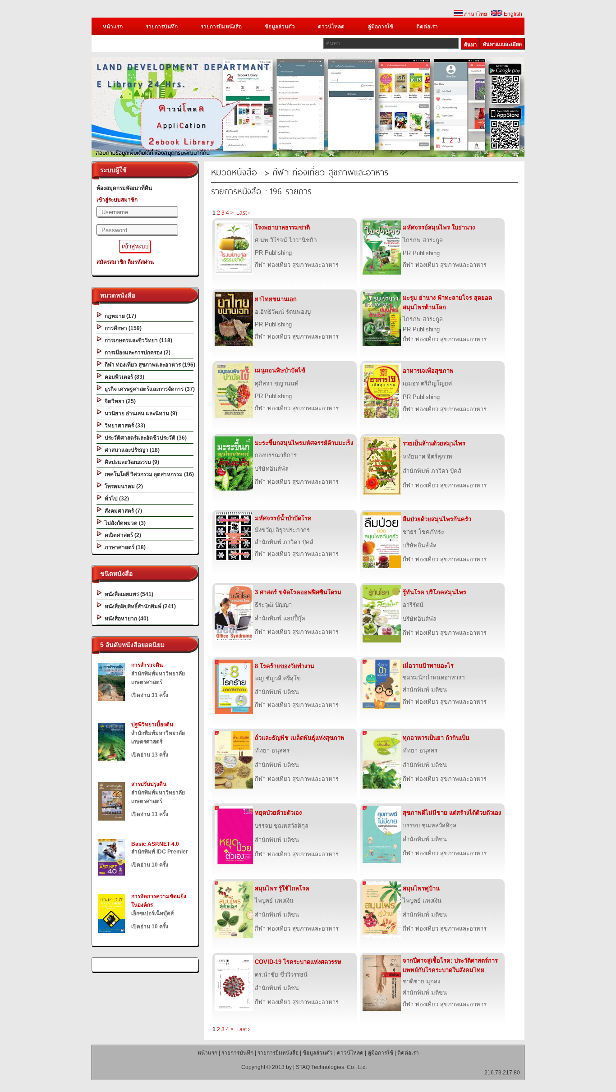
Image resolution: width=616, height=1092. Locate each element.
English (512, 14)
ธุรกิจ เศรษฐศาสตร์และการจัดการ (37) (148, 389)
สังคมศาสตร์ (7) (122, 511)
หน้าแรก (113, 26)
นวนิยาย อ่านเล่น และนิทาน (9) (139, 413)
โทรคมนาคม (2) (122, 486)
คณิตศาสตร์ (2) (121, 535)
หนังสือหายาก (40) (125, 618)
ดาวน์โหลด (331, 26)
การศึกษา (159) (122, 328)
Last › (243, 213)
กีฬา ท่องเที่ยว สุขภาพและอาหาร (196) (148, 365)
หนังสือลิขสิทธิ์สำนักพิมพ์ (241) (139, 606)
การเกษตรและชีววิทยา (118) (137, 340)
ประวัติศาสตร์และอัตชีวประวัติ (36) (144, 438)
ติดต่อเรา (427, 26)
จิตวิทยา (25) (119, 401)
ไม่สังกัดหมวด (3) (124, 523)
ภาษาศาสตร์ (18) (124, 547)
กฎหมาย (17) (119, 316)
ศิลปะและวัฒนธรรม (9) (130, 462)
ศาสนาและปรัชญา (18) (131, 450)
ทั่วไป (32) (115, 499)
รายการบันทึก (162, 26)
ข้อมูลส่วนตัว (280, 26)
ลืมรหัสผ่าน (141, 262)
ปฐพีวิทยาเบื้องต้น (152, 724)
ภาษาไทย (475, 14)
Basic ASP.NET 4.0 (155, 844)
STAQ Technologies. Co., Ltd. (331, 1067)
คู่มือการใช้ (380, 26)
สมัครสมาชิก (111, 262)
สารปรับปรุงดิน (148, 784)
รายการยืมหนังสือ (221, 26)
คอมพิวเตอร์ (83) (123, 377)
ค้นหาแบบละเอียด (502, 44)
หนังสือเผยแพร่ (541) (127, 594)
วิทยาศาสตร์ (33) (123, 425)
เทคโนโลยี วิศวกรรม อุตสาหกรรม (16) (148, 474)
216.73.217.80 (502, 1072)
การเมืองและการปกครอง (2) (136, 352)
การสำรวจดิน (147, 665)
